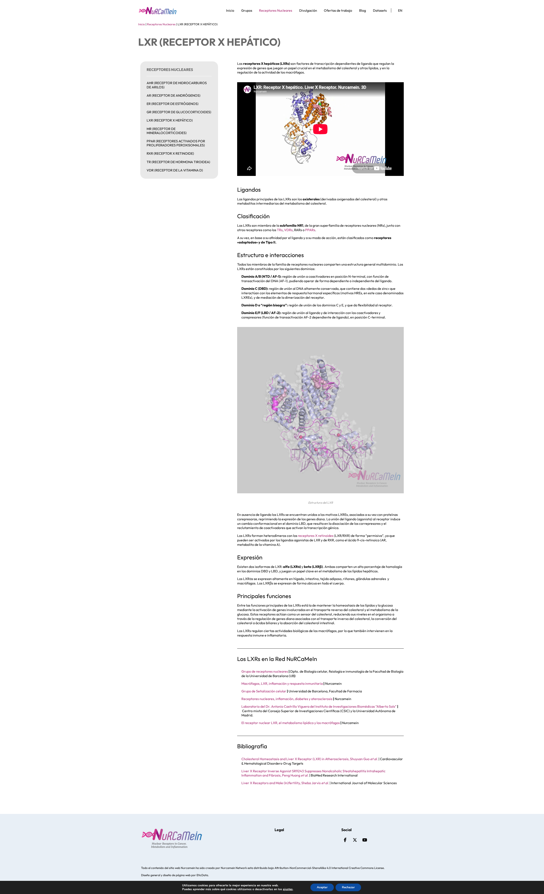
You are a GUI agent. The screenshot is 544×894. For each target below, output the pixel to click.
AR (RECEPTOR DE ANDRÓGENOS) (173, 95)
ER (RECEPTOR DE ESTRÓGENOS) (172, 104)
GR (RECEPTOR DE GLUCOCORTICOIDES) (179, 112)
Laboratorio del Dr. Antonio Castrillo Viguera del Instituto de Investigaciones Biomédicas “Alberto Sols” (319, 706)
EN (400, 10)
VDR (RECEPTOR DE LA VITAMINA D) (175, 170)
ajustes (288, 889)
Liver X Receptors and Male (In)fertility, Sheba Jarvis (285, 783)
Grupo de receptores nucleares (264, 671)
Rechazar (348, 887)
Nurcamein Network (234, 868)
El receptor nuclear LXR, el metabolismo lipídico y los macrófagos (290, 723)
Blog (362, 10)
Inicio (230, 10)
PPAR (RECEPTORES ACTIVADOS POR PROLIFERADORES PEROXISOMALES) (176, 143)
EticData (202, 875)
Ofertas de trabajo (338, 10)
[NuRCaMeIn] (158, 10)
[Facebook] (345, 840)
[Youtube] (364, 840)
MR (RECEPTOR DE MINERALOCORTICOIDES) (167, 131)
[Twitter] (355, 840)
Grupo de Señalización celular (263, 691)
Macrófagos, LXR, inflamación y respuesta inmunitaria (282, 683)
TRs (280, 230)
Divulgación (308, 10)
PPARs (310, 230)
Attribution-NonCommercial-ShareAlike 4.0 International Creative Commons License (329, 868)
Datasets (380, 10)
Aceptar (322, 887)
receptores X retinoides (315, 535)
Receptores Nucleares (275, 10)
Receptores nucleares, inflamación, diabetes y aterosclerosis (286, 699)
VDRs (288, 230)
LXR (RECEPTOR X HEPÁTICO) (170, 120)
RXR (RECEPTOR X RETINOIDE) (170, 153)
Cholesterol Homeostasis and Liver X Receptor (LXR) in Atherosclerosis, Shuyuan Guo (309, 759)
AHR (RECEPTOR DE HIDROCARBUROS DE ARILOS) (177, 85)
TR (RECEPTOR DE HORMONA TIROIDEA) (178, 162)
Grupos (246, 10)
